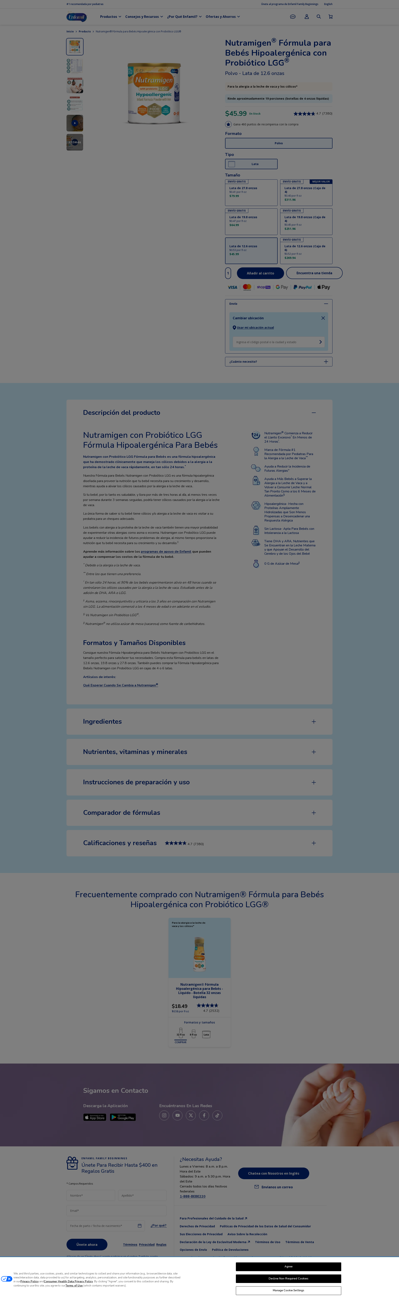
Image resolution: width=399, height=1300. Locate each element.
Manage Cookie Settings (288, 1290)
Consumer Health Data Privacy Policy (68, 1282)
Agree (288, 1266)
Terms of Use (74, 1286)
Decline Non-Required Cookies (289, 1278)
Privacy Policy (29, 1282)
